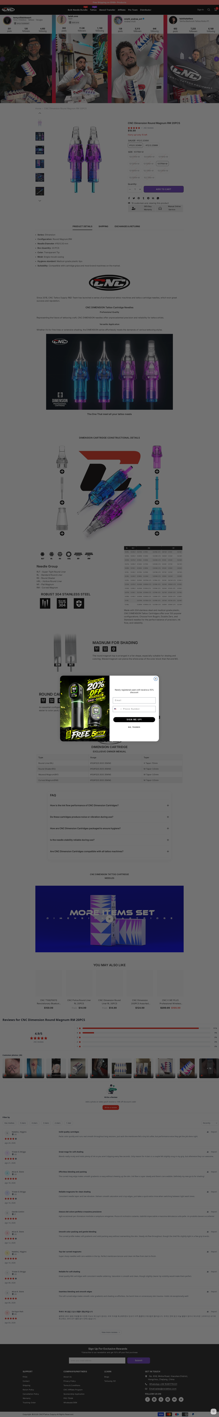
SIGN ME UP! (134, 719)
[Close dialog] (156, 679)
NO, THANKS (134, 727)
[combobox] (117, 709)
